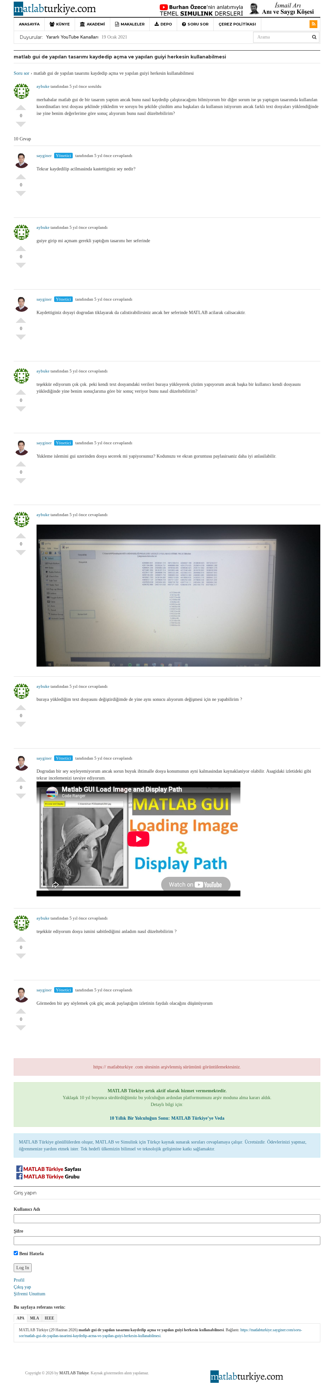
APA (20, 1318)
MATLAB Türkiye (74, 1373)
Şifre (18, 1231)
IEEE (49, 1318)
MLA (34, 1318)
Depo (166, 24)
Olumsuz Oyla (21, 127)
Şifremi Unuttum (29, 1293)
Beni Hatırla (31, 1253)
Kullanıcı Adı (27, 1209)
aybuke (43, 86)
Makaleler (132, 24)
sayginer (44, 155)
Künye (63, 24)
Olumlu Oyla (21, 105)
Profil (19, 1280)
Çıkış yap (22, 1287)
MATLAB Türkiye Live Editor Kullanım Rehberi (93, 36)
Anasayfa (29, 24)
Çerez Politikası (237, 24)
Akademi (96, 24)
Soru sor (198, 24)
